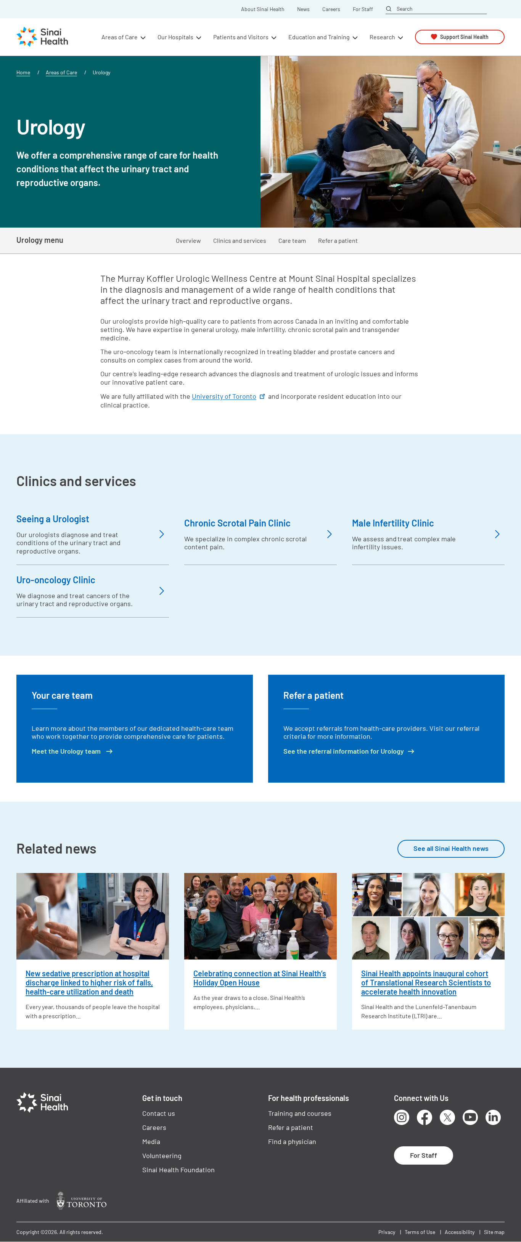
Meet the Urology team (67, 751)
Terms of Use (420, 1232)
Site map (494, 1232)
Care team (292, 240)
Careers (331, 9)
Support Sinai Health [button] (464, 37)
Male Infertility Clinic (393, 522)
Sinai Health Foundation (178, 1169)
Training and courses (299, 1113)
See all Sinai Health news (451, 848)
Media (151, 1141)
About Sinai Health (263, 9)
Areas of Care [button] (119, 36)
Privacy (386, 1232)
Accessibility (459, 1232)
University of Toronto (224, 396)
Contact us (158, 1113)
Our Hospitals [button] (175, 36)
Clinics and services (239, 240)
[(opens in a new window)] (81, 1201)
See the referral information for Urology (343, 751)
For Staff (363, 9)
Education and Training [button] (319, 36)
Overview (188, 240)
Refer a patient (338, 240)
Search (405, 9)
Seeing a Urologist (52, 518)
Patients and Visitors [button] (241, 36)
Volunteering (162, 1155)
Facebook (424, 1117)
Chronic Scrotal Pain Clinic (237, 522)
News (303, 9)
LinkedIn (493, 1117)
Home (23, 72)
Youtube (470, 1117)
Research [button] (382, 36)
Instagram (401, 1117)
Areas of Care (61, 72)
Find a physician (292, 1141)
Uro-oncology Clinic (55, 579)
